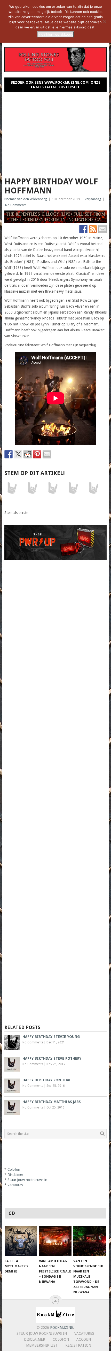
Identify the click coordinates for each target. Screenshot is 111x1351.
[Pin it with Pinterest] (37, 454)
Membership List (42, 1345)
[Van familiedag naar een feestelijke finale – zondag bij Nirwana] (55, 1241)
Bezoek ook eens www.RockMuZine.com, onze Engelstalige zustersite (55, 84)
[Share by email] (47, 454)
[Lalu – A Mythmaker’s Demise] (21, 1241)
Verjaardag (93, 199)
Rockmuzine (61, 1327)
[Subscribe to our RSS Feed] (93, 229)
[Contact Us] (102, 229)
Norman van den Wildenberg (25, 199)
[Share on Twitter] (18, 454)
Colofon (13, 1169)
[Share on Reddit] (27, 454)
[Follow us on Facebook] (83, 229)
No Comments (15, 205)
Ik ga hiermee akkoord (55, 34)
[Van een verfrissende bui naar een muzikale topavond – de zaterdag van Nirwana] (89, 1241)
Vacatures (15, 1185)
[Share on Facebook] (8, 454)
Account (84, 1339)
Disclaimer (15, 1175)
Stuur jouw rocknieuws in (27, 1180)
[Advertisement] (55, 132)
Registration (78, 1345)
